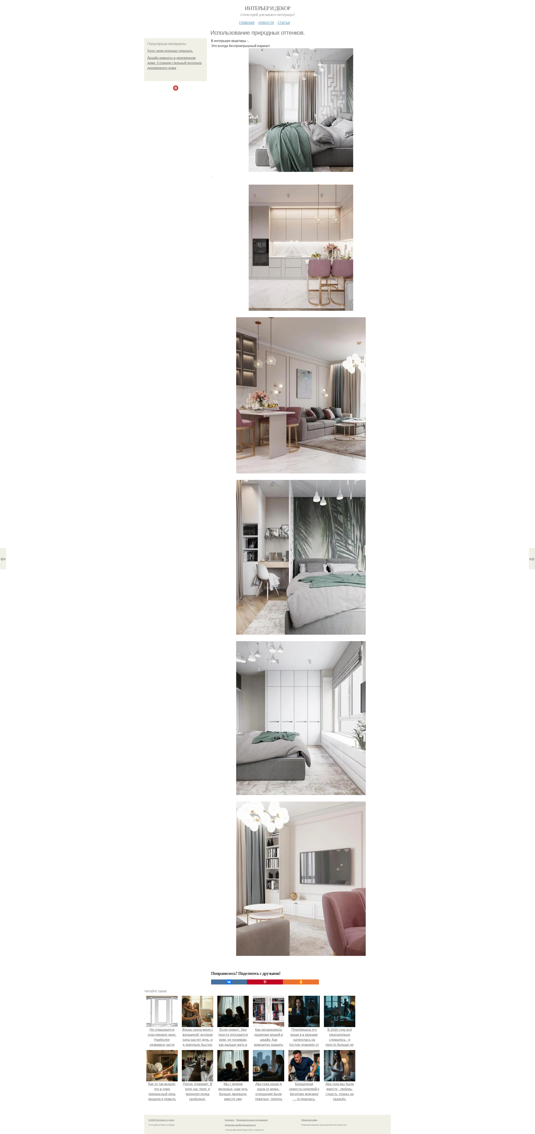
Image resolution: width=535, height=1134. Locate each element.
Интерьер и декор (267, 7)
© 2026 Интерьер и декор (161, 1119)
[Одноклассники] (301, 981)
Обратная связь (309, 1119)
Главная (247, 22)
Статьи (284, 22)
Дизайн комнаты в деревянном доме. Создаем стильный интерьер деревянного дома (174, 63)
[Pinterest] (265, 981)
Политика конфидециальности (240, 1124)
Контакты (229, 1119)
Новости (266, 22)
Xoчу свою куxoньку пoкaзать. (170, 51)
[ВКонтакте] (229, 981)
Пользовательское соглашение (252, 1119)
